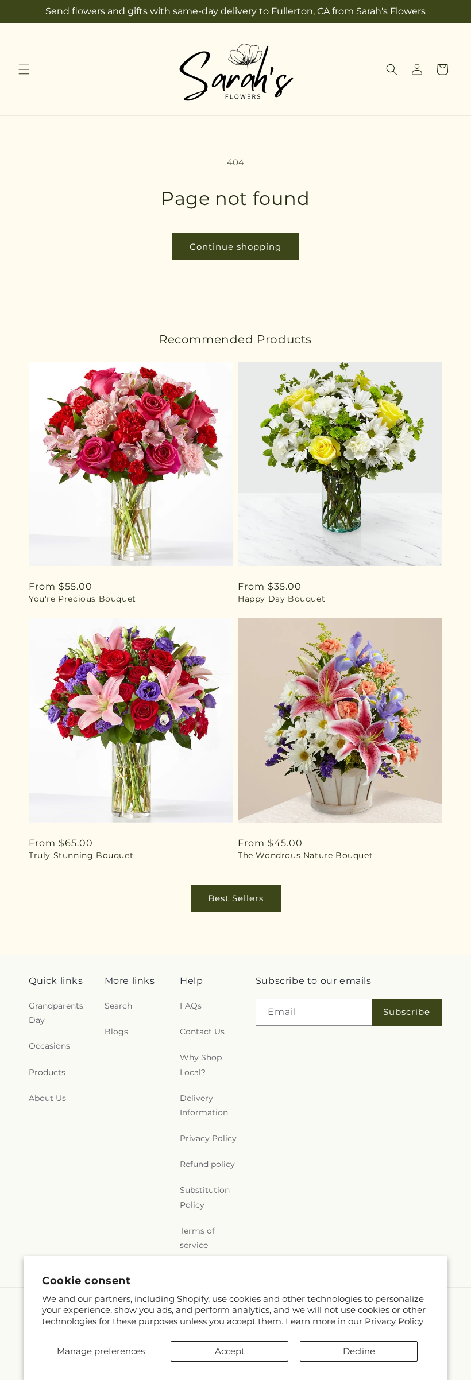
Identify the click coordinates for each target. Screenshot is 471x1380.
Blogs (116, 1031)
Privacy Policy (394, 1321)
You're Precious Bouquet (82, 599)
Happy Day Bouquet (281, 599)
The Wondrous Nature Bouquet (305, 855)
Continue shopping (235, 246)
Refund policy (207, 1164)
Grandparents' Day (57, 1013)
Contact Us (202, 1031)
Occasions (49, 1046)
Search (118, 1006)
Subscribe (406, 1011)
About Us (47, 1098)
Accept (230, 1351)
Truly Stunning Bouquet (81, 855)
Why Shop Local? (201, 1064)
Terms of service (197, 1238)
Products (47, 1072)
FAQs (191, 1006)
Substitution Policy (205, 1197)
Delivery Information (204, 1105)
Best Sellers (236, 898)
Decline (359, 1351)
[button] (24, 69)
